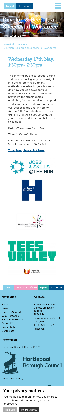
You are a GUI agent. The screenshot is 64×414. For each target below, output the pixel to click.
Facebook (39, 328)
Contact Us (8, 330)
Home (5, 304)
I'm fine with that (29, 410)
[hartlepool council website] (32, 373)
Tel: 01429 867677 (44, 325)
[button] (58, 6)
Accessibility (8, 323)
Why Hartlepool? (11, 315)
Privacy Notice (9, 327)
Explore (43, 287)
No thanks (10, 410)
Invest (8, 287)
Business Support (11, 312)
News (5, 308)
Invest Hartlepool (14, 44)
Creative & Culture (26, 287)
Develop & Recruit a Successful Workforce (29, 47)
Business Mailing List (13, 319)
